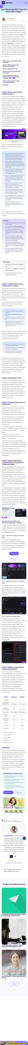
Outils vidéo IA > (14, 820)
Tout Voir (14, 984)
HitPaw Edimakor (18, 476)
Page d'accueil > (7, 820)
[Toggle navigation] (26, 3)
